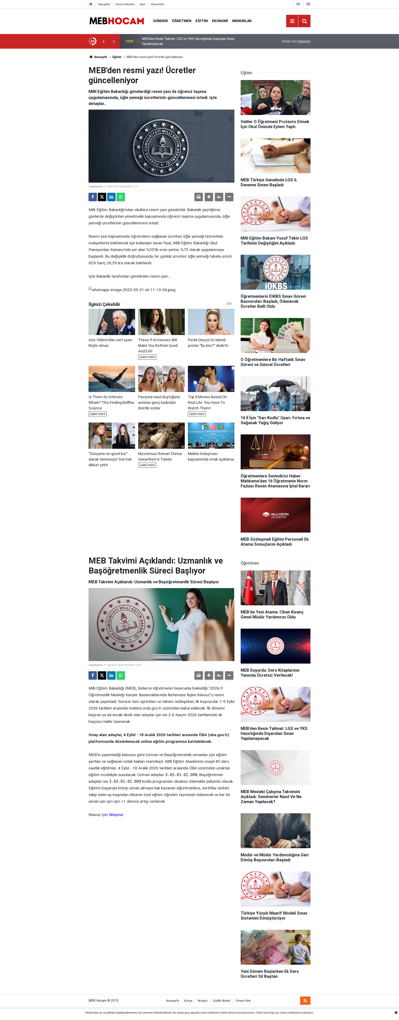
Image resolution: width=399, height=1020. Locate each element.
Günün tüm (296, 41)
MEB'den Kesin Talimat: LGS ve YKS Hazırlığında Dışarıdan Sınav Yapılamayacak (188, 41)
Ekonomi (220, 21)
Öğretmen (181, 21)
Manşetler (104, 4)
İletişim (203, 1001)
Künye (188, 1001)
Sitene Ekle (157, 4)
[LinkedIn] (111, 197)
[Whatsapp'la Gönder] (121, 197)
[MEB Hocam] (117, 21)
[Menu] (292, 21)
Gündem (160, 21)
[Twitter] (102, 197)
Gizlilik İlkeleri (221, 1001)
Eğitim (202, 21)
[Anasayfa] (91, 4)
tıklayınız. (308, 1012)
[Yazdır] (199, 197)
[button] (209, 197)
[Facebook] (93, 197)
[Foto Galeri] (308, 4)
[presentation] (103, 41)
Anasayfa (100, 57)
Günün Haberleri (124, 4)
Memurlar (242, 21)
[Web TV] (298, 4)
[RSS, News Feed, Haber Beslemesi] (305, 1001)
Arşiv (142, 4)
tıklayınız (116, 814)
